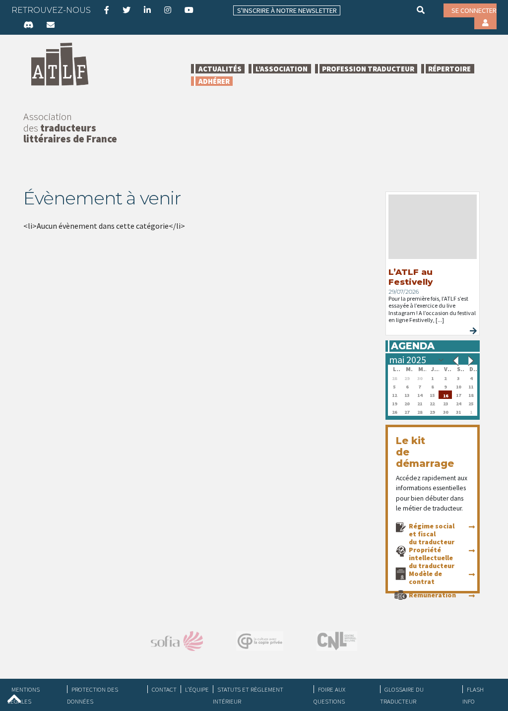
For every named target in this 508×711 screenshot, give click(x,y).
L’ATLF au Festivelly (410, 277)
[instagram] (167, 10)
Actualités (220, 68)
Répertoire (449, 68)
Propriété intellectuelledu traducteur (431, 557)
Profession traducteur (368, 68)
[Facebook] (106, 10)
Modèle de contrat (425, 577)
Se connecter (474, 10)
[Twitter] (126, 10)
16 (445, 394)
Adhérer (214, 81)
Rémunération (432, 594)
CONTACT (164, 689)
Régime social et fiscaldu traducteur (431, 533)
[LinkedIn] (147, 10)
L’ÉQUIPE (197, 689)
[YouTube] (189, 10)
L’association (281, 68)
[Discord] (28, 25)
